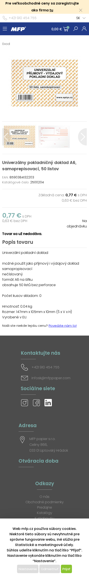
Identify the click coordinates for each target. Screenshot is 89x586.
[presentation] (6, 137)
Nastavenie (28, 569)
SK (78, 17)
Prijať (66, 569)
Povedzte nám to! (63, 325)
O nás (44, 496)
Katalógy (44, 512)
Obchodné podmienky (44, 502)
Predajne (44, 507)
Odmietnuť (50, 569)
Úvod (6, 44)
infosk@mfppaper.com (51, 378)
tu (51, 10)
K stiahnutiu (44, 518)
